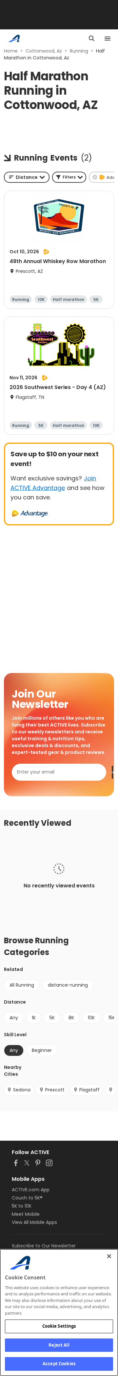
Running (79, 51)
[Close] (109, 1256)
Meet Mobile (26, 1214)
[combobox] (26, 177)
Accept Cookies (59, 1364)
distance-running (68, 985)
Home (11, 51)
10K (91, 1017)
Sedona (21, 1090)
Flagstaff (89, 1090)
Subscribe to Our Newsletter (44, 1246)
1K (34, 1017)
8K (71, 1017)
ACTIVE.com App (30, 1189)
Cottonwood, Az (44, 51)
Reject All (59, 1345)
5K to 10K (21, 1206)
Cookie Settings (59, 1326)
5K (52, 1017)
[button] (69, 177)
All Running (22, 985)
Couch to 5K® (27, 1198)
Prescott (55, 1090)
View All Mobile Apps (34, 1222)
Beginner (42, 1050)
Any (14, 1017)
